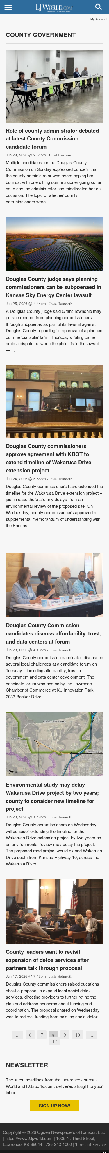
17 (54, 1041)
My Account (98, 19)
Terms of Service (90, 1144)
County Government (41, 34)
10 (77, 1035)
